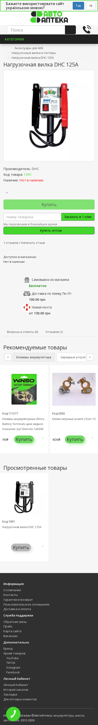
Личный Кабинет (15, 685)
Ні (90, 5)
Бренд (8, 648)
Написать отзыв (33, 243)
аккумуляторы (63, 715)
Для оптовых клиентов (20, 699)
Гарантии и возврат (18, 600)
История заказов (15, 690)
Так (78, 5)
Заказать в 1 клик (78, 217)
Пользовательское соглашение (26, 604)
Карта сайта (12, 631)
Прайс (7, 626)
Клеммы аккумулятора (33, 357)
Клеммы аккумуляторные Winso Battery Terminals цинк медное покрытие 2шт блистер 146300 (23, 424)
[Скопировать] (35, 174)
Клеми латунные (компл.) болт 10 (73, 419)
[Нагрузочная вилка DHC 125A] (49, 115)
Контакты (10, 595)
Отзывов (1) (54, 332)
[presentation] (4, 412)
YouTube (12, 658)
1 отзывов (11, 243)
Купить (49, 204)
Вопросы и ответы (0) (22, 332)
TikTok (10, 663)
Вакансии (10, 636)
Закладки (10, 694)
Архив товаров (14, 653)
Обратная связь (15, 622)
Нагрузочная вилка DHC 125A (21, 527)
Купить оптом (50, 230)
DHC (35, 168)
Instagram (13, 667)
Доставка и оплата (17, 609)
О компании (12, 590)
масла (79, 715)
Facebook (13, 672)
